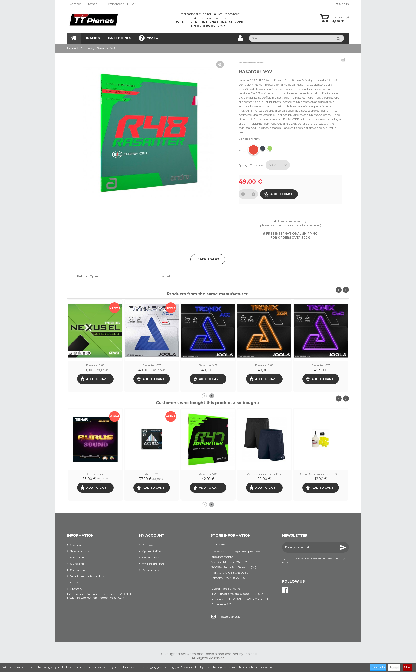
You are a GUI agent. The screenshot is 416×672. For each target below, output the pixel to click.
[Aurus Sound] (321, 439)
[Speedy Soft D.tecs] (208, 439)
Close (407, 667)
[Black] (262, 148)
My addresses (150, 557)
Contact (75, 4)
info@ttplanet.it (229, 616)
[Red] (253, 150)
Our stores (77, 563)
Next (346, 290)
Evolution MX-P (264, 474)
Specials (75, 545)
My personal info (153, 563)
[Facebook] (285, 590)
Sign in (343, 4)
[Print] (343, 59)
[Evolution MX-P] (264, 439)
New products (79, 551)
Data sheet (207, 259)
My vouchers (150, 570)
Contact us (77, 570)
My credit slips (151, 551)
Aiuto (74, 582)
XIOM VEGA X (152, 474)
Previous (339, 290)
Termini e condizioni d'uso (87, 576)
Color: (243, 151)
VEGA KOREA (95, 474)
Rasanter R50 (95, 365)
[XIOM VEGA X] (152, 439)
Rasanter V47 (152, 365)
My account (151, 535)
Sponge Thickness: (252, 165)
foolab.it (251, 654)
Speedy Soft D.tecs (208, 474)
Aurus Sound (321, 474)
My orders (148, 545)
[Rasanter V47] (148, 132)
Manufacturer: (247, 62)
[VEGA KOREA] (95, 439)
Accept (394, 667)
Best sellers (77, 557)
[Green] (269, 148)
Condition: (246, 138)
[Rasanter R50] (95, 330)
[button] (119, 38)
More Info (378, 667)
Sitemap (92, 4)
